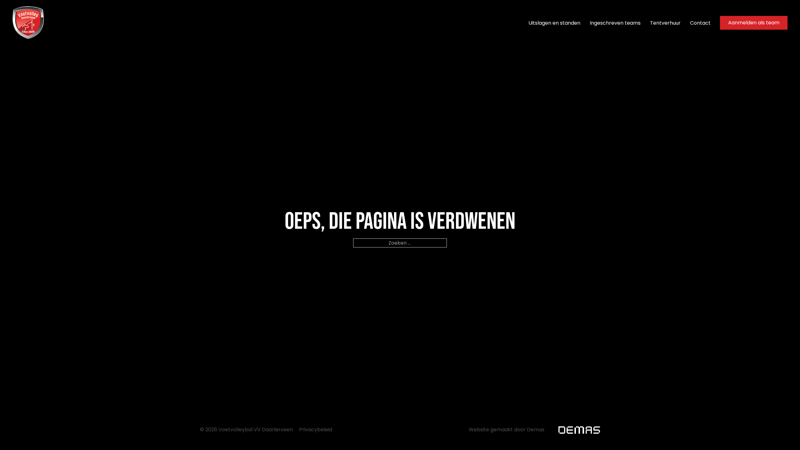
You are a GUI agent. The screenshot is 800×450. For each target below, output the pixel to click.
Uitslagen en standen (554, 23)
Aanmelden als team (753, 22)
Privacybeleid (315, 429)
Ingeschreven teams (615, 23)
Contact (700, 23)
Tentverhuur (665, 23)
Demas (535, 429)
